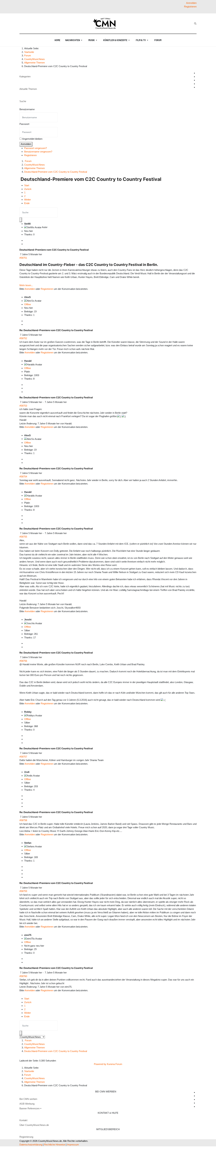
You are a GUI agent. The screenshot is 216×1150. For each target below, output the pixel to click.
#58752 (23, 338)
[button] (74, 40)
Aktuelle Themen (28, 89)
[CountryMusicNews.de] (106, 23)
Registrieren (30, 155)
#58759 (23, 891)
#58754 (23, 476)
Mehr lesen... (26, 285)
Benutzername (27, 109)
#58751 (23, 257)
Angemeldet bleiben (32, 138)
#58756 (23, 661)
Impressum (73, 1144)
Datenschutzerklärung (30, 1144)
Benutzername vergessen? (38, 151)
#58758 (23, 820)
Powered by (100, 1064)
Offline (27, 304)
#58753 (23, 405)
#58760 (23, 976)
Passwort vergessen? (35, 148)
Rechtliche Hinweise (54, 1144)
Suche (22, 101)
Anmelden (26, 144)
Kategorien (25, 76)
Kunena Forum (114, 1064)
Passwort (24, 124)
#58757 (23, 756)
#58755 (23, 536)
